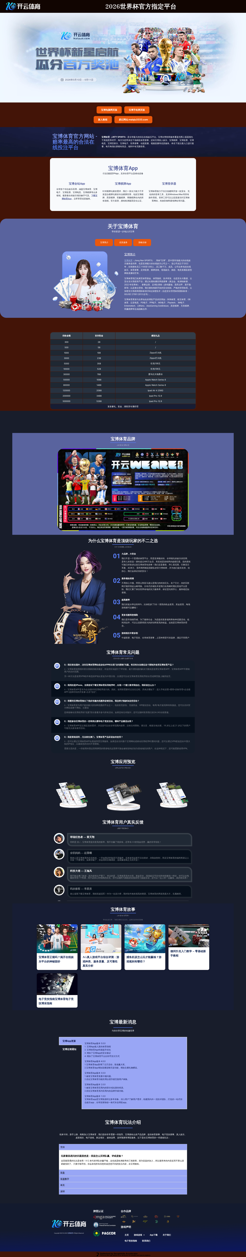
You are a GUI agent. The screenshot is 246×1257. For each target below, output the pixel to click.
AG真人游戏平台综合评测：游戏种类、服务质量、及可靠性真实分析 (101, 961)
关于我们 (167, 1235)
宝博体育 (128, 260)
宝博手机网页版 (137, 109)
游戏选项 (138, 1235)
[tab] (104, 242)
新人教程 (102, 119)
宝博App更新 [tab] (69, 1041)
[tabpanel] (134, 1073)
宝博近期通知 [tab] (69, 1049)
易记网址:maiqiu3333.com (133, 119)
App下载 (154, 1235)
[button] (123, 1147)
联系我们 (146, 1241)
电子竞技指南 (131, 1241)
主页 (127, 1235)
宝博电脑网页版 (109, 109)
